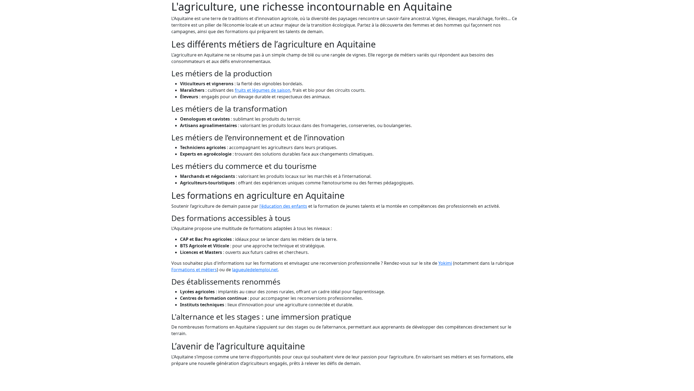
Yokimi (445, 263)
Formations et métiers (194, 270)
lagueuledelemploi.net (255, 270)
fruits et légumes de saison (262, 90)
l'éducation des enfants (283, 206)
